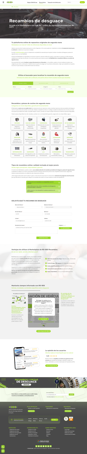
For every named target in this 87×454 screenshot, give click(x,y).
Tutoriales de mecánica (33, 435)
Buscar (82, 2)
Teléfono (46, 218)
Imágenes (62, 225)
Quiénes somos (49, 429)
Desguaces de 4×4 (14, 434)
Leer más (43, 319)
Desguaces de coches (14, 429)
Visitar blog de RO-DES (43, 331)
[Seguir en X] (46, 446)
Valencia (41, 418)
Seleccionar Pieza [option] (62, 88)
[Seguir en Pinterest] (51, 446)
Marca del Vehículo (19, 204)
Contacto (48, 434)
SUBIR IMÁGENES (66, 228)
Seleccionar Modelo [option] (32, 88)
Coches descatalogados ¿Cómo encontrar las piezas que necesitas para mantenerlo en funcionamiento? (19, 309)
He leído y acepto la (55, 396)
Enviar (71, 394)
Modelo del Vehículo (48, 204)
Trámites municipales (32, 432)
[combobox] (20, 89)
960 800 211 (30, 411)
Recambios (42, 2)
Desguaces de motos (14, 431)
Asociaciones (13, 435)
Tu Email (17, 218)
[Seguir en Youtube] (43, 446)
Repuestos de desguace (70, 408)
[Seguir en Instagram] (39, 446)
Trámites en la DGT (32, 429)
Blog (47, 435)
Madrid (29, 418)
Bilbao (34, 420)
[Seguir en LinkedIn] (48, 446)
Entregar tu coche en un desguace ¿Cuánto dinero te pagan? (43, 302)
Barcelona (35, 418)
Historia (48, 432)
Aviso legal (67, 429)
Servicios (48, 431)
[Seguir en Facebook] (36, 446)
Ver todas (54, 419)
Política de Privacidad (59, 396)
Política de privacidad (69, 431)
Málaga (29, 420)
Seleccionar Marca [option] (17, 88)
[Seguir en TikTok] (41, 446)
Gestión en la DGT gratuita (34, 408)
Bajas (32, 2)
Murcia (40, 420)
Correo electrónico (50, 392)
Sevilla (45, 418)
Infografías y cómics (32, 434)
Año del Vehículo (18, 211)
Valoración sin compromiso (52, 408)
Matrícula (46, 211)
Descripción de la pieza (20, 225)
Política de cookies (69, 432)
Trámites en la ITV (32, 431)
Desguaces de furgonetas (15, 432)
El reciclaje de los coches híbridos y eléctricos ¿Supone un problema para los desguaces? (68, 296)
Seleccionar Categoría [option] (48, 88)
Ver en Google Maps (51, 365)
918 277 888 (67, 411)
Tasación (54, 2)
